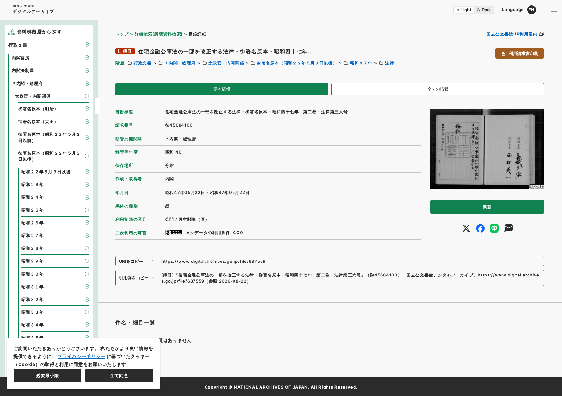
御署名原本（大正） (38, 121)
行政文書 (143, 62)
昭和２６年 (32, 222)
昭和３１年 (32, 286)
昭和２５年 (32, 210)
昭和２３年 (32, 184)
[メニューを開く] (554, 10)
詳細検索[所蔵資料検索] (159, 33)
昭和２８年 (32, 248)
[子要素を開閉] (87, 44)
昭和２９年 (32, 260)
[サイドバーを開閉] (97, 106)
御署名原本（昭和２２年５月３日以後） (297, 62)
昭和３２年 (32, 299)
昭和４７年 (361, 62)
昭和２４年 (32, 197)
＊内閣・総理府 (179, 62)
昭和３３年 (32, 312)
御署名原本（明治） (38, 108)
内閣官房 (21, 57)
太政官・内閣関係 (226, 62)
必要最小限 (47, 375)
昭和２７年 (32, 235)
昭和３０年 (32, 273)
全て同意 (119, 375)
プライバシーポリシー (81, 356)
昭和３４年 (32, 324)
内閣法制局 (23, 70)
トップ (122, 33)
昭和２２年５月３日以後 (46, 171)
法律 (389, 62)
